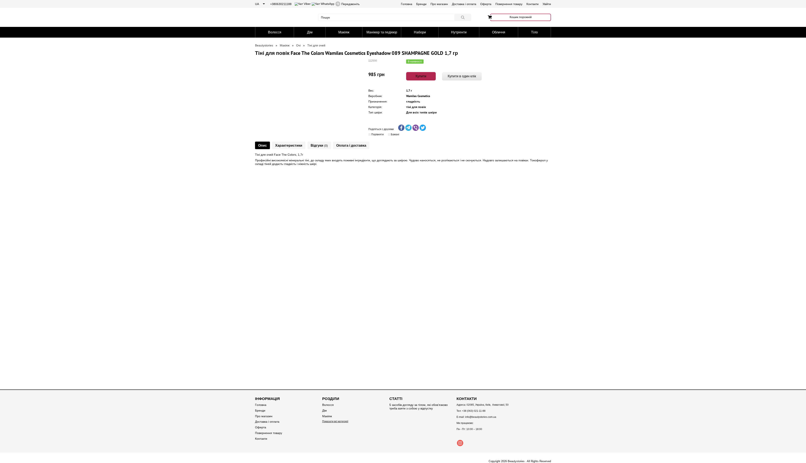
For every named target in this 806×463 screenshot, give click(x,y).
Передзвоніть (350, 4)
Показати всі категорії (335, 421)
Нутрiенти (459, 32)
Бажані (395, 134)
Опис (262, 145)
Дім (310, 32)
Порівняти (377, 134)
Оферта (485, 4)
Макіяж (343, 32)
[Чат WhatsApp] (323, 3)
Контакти (532, 4)
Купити (421, 76)
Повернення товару (508, 4)
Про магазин (439, 4)
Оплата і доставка (351, 145)
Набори (420, 32)
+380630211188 (281, 4)
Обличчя (498, 32)
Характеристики (288, 145)
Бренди (421, 4)
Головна (406, 4)
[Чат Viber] (303, 3)
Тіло (534, 32)
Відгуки (319, 145)
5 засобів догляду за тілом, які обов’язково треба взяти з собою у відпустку (418, 406)
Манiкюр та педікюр (381, 32)
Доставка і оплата (464, 4)
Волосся (274, 32)
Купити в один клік (462, 76)
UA (257, 4)
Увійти (547, 4)
